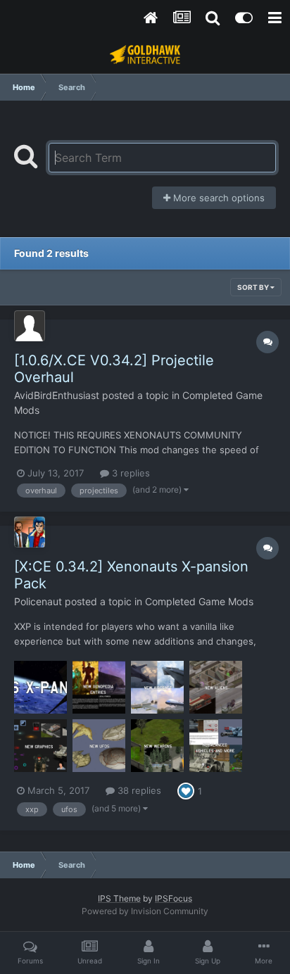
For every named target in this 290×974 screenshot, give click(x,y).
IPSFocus (173, 898)
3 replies (129, 473)
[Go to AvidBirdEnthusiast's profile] (29, 325)
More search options (217, 197)
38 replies (138, 790)
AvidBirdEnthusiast (56, 395)
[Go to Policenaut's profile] (29, 532)
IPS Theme (119, 898)
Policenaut (38, 601)
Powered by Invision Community (145, 911)
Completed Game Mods (199, 601)
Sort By (253, 287)
